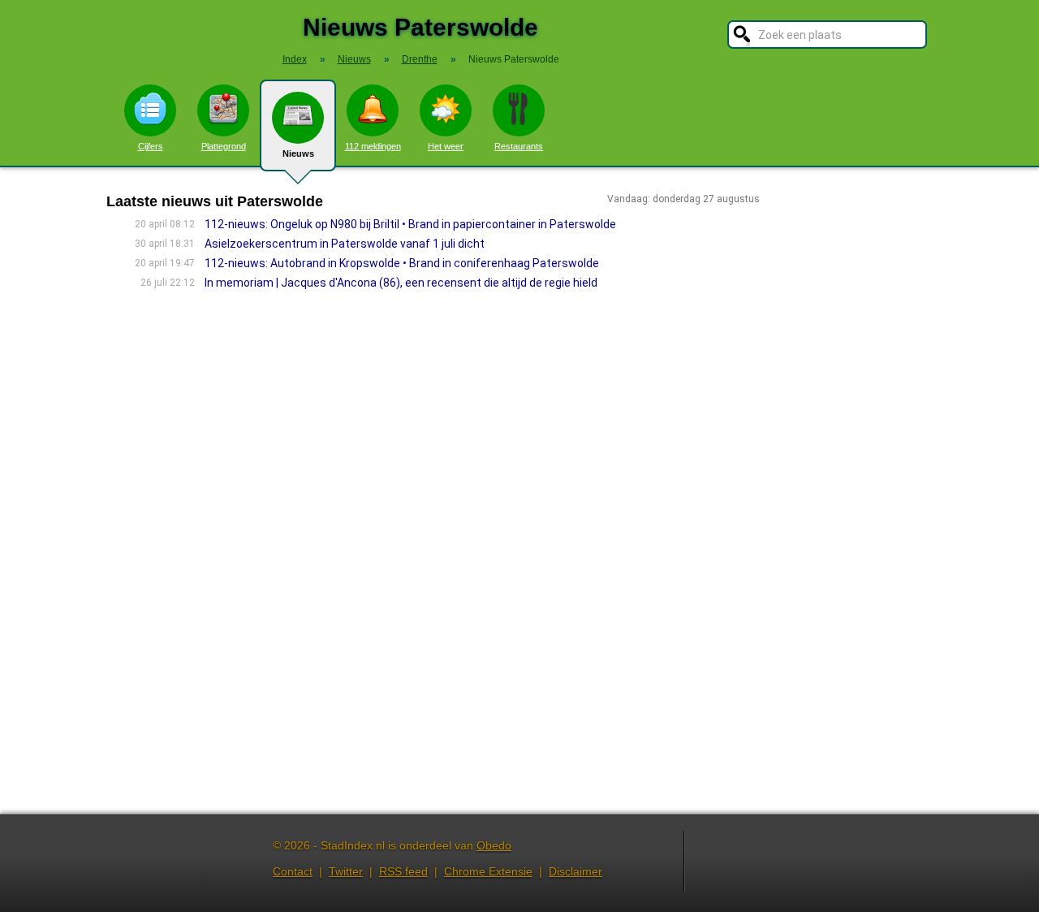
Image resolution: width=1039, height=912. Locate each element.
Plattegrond (223, 146)
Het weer (445, 146)
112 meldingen (373, 146)
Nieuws (298, 153)
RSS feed (403, 871)
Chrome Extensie (488, 871)
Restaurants (518, 146)
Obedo (493, 845)
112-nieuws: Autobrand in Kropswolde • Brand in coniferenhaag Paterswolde (402, 263)
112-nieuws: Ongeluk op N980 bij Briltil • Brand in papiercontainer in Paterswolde (410, 224)
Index (294, 59)
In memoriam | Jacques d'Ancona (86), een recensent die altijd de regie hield (401, 282)
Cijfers (150, 146)
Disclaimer (575, 871)
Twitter (346, 871)
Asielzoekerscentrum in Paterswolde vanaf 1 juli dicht (345, 243)
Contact (293, 871)
